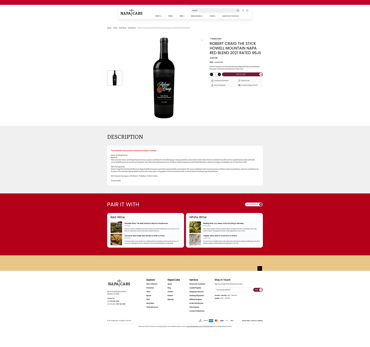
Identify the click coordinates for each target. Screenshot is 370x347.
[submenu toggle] (163, 16)
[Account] (243, 10)
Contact (170, 292)
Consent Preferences (196, 311)
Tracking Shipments (196, 295)
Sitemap (171, 299)
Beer (148, 299)
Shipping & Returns (196, 292)
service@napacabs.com (194, 326)
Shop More (150, 303)
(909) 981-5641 (208, 326)
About (170, 284)
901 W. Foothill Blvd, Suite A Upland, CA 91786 (117, 293)
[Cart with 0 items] (248, 10)
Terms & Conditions (257, 320)
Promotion (150, 288)
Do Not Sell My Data (196, 303)
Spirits (148, 295)
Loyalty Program (195, 288)
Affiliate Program (195, 299)
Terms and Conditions (197, 284)
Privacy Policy (246, 320)
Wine (148, 292)
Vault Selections (152, 307)
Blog (169, 288)
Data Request (194, 307)
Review (170, 295)
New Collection (151, 284)
